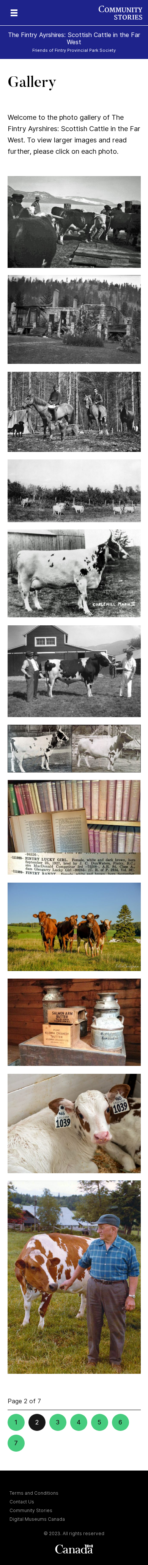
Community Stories (30, 1510)
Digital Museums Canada (37, 1519)
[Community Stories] (123, 13)
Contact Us (21, 1502)
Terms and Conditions (33, 1493)
